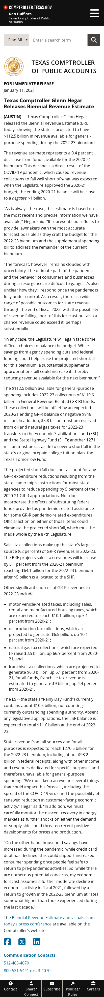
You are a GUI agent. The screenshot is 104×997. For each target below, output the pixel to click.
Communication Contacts (30, 955)
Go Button (94, 40)
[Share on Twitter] (21, 943)
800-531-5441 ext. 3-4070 (27, 970)
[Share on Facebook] (7, 943)
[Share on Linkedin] (36, 943)
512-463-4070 (16, 963)
